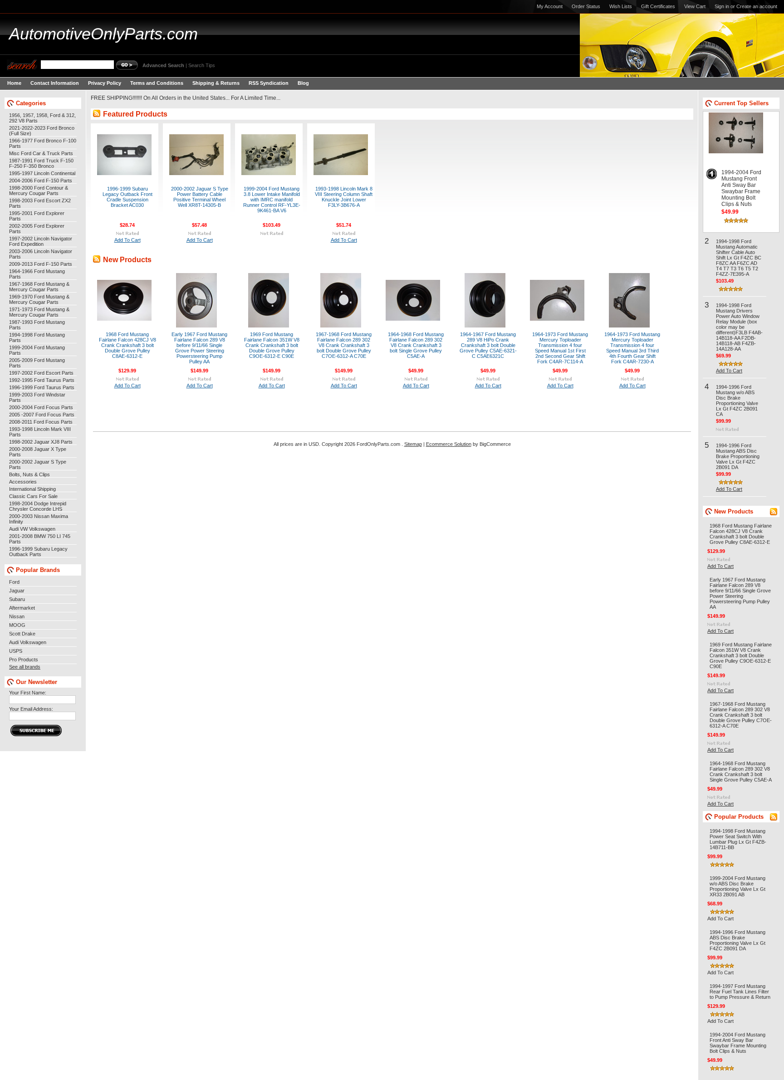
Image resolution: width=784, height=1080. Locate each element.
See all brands (24, 667)
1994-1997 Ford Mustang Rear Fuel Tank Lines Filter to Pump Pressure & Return (740, 991)
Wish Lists (620, 6)
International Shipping (32, 489)
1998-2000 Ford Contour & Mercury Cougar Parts (38, 190)
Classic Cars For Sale (33, 496)
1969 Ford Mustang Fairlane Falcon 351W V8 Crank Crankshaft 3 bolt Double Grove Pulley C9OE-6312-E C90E (271, 345)
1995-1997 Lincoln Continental (42, 173)
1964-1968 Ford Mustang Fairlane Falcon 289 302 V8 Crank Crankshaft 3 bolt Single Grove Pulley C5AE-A (416, 345)
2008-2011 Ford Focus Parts (41, 422)
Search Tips (201, 65)
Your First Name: (27, 692)
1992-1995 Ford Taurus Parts (41, 380)
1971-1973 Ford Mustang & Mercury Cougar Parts (39, 312)
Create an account (756, 6)
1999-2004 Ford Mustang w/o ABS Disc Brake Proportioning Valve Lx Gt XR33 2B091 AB (737, 886)
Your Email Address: (31, 709)
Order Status (586, 6)
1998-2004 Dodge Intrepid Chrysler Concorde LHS (37, 506)
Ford (14, 582)
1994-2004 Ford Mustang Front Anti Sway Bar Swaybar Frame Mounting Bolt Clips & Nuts (741, 188)
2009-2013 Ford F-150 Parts (40, 264)
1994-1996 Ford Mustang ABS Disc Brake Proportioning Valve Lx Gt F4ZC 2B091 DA (738, 456)
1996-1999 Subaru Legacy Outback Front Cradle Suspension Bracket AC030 (127, 197)
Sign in (722, 6)
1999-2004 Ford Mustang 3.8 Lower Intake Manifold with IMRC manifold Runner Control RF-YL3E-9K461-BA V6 (271, 199)
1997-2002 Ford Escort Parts (41, 373)
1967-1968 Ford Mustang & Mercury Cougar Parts (39, 286)
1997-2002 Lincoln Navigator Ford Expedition (40, 241)
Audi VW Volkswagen (32, 529)
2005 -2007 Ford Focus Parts (41, 414)
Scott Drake (22, 633)
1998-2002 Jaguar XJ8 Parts (41, 442)
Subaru (17, 599)
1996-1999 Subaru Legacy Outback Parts (38, 551)
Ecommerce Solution (448, 444)
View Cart (695, 6)
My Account (550, 6)
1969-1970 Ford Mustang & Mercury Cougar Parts (39, 299)
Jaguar (16, 590)
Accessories (23, 481)
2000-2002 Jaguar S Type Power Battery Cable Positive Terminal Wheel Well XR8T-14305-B (199, 197)
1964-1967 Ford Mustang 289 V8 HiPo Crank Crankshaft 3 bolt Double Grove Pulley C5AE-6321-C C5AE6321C (488, 345)
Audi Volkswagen (27, 642)
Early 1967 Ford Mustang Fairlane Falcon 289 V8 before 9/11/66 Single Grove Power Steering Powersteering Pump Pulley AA (199, 348)
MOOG (17, 625)
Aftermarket (22, 608)
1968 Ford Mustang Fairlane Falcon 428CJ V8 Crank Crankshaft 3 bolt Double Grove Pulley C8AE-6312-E (127, 345)
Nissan (16, 616)
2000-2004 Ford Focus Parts (41, 407)
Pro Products (23, 659)
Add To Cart (127, 240)
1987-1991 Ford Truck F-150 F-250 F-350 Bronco (41, 163)
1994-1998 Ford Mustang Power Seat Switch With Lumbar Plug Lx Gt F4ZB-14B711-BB (738, 839)
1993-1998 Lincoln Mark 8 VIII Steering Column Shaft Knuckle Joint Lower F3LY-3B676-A (343, 197)
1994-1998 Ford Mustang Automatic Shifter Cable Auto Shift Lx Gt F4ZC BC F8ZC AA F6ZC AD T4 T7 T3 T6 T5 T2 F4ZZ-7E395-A (738, 258)
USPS (15, 651)
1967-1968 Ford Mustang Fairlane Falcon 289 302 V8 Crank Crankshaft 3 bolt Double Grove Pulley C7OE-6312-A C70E (344, 345)
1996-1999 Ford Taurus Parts (41, 387)
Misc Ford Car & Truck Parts (41, 153)
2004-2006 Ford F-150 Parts (40, 180)
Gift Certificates (658, 6)
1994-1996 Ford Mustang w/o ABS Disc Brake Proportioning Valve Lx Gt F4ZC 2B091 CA (737, 400)
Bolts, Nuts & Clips (29, 474)
